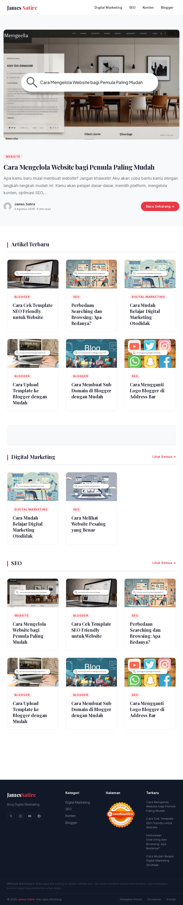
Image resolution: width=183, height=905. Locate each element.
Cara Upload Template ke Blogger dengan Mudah (30, 393)
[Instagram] (20, 816)
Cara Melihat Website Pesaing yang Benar (88, 524)
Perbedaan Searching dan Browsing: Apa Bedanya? (86, 314)
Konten (148, 7)
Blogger (167, 7)
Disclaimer (154, 899)
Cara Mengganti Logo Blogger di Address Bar (147, 390)
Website (13, 156)
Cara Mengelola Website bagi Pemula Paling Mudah (79, 166)
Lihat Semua (162, 457)
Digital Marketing (108, 7)
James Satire (26, 899)
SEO (132, 7)
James (21, 794)
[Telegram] (39, 816)
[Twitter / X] (11, 816)
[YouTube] (29, 816)
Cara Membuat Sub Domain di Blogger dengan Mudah (91, 390)
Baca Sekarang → (160, 206)
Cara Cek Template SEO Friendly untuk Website (33, 311)
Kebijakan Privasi (131, 899)
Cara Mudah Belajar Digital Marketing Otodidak (145, 314)
